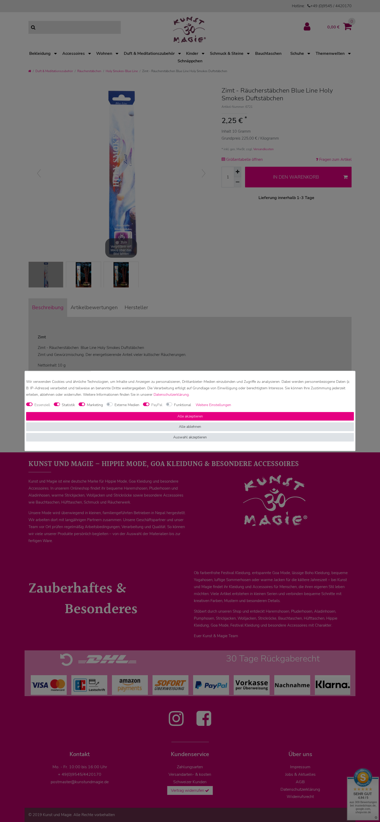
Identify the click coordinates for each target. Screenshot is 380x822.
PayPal (156, 404)
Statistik (68, 404)
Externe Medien (127, 404)
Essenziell (42, 404)
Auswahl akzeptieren (190, 437)
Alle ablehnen (190, 426)
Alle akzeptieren (190, 416)
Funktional (182, 404)
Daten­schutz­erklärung (171, 394)
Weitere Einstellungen (213, 404)
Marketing (95, 404)
